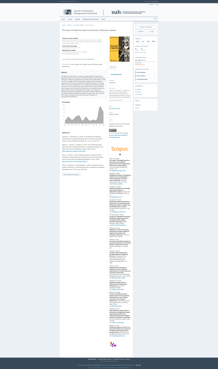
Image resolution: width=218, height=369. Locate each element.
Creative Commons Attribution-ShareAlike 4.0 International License (118, 135)
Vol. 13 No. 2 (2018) (78, 25)
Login (156, 4)
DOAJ (148, 41)
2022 (145, 52)
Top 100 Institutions (145, 72)
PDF (114, 67)
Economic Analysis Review (94, 367)
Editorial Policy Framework (91, 19)
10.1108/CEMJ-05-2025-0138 (117, 170)
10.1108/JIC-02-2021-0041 (116, 289)
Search (155, 18)
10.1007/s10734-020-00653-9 (117, 225)
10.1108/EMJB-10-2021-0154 (117, 212)
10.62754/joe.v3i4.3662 (115, 183)
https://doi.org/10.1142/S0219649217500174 (74, 161)
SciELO (137, 41)
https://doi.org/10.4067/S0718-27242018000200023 (80, 59)
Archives (77, 19)
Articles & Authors (145, 76)
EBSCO (153, 41)
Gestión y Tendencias (122, 367)
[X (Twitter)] (129, 367)
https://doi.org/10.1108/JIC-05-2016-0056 (73, 151)
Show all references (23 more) (71, 174)
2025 (136, 52)
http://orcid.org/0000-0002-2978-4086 (70, 43)
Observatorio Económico (109, 367)
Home (63, 19)
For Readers (138, 89)
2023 (142, 52)
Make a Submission (146, 27)
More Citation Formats (116, 100)
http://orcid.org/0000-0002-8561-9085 (70, 53)
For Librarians (138, 94)
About (103, 19)
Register (151, 4)
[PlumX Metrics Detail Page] (112, 345)
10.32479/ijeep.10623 (115, 306)
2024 (139, 52)
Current (70, 19)
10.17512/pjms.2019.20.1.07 (117, 336)
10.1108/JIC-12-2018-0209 (116, 322)
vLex (143, 41)
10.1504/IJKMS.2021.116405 (117, 278)
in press (137, 108)
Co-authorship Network (145, 79)
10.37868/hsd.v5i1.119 (115, 197)
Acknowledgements (116, 74)
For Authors (138, 92)
